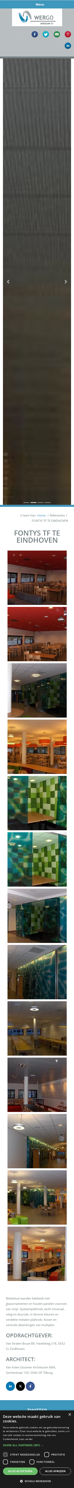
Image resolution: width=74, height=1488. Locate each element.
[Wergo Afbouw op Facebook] (30, 1386)
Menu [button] (40, 4)
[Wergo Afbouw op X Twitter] (20, 1386)
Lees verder (26, 1439)
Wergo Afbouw (37, 9)
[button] (8, 282)
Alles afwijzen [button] (55, 1471)
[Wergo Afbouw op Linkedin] (10, 1386)
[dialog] (37, 1449)
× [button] (69, 1414)
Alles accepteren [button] (20, 1471)
